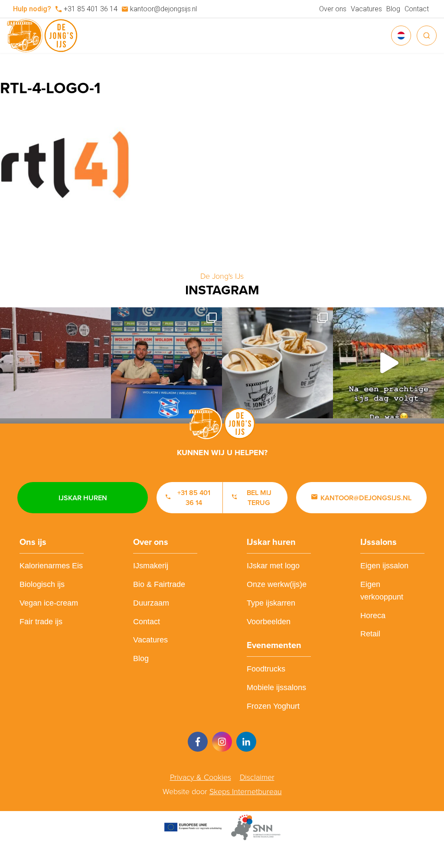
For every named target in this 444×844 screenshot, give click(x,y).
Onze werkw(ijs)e (277, 584)
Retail (370, 633)
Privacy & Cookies (200, 777)
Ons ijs (33, 541)
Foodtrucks (266, 669)
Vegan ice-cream (49, 603)
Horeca (372, 615)
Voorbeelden (269, 621)
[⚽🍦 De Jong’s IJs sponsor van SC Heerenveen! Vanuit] (166, 362)
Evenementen (274, 645)
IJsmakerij (150, 565)
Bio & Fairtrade (159, 584)
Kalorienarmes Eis (51, 565)
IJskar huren (83, 498)
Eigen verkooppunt (381, 590)
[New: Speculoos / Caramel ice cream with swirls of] (277, 362)
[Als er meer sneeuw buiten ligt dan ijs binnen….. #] (55, 362)
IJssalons (378, 541)
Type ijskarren (271, 603)
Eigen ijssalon (384, 565)
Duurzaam (151, 603)
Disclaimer (257, 777)
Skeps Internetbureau (245, 791)
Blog (393, 9)
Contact (417, 9)
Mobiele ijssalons (276, 687)
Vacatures (366, 9)
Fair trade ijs (41, 621)
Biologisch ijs (42, 584)
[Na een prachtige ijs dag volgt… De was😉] (388, 362)
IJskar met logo (273, 565)
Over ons (332, 9)
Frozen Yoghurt (273, 706)
